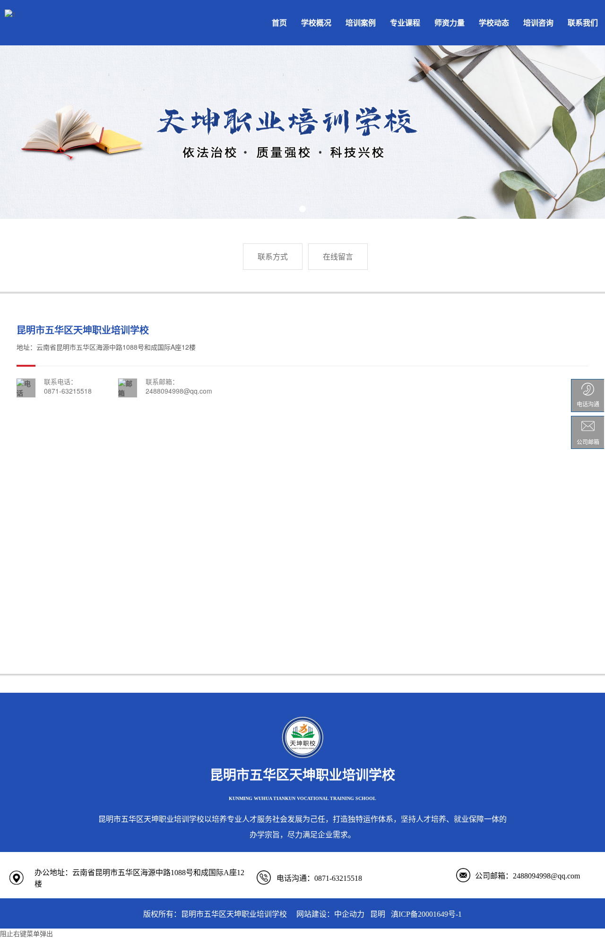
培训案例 (361, 22)
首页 (279, 22)
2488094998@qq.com (179, 391)
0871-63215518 (68, 391)
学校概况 (316, 22)
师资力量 (449, 22)
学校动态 (494, 22)
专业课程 (405, 22)
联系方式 (273, 256)
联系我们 (583, 22)
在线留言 (338, 256)
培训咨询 (538, 22)
